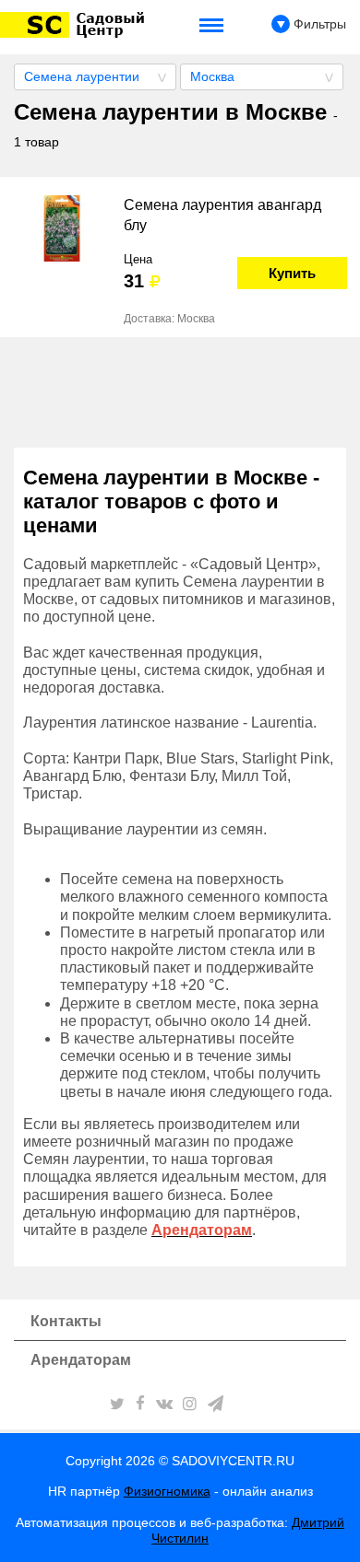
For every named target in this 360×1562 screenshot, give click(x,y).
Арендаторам (80, 1360)
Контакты (66, 1321)
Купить (292, 273)
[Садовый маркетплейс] (75, 25)
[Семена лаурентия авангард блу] (62, 228)
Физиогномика (167, 1491)
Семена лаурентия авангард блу (222, 215)
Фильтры (318, 24)
